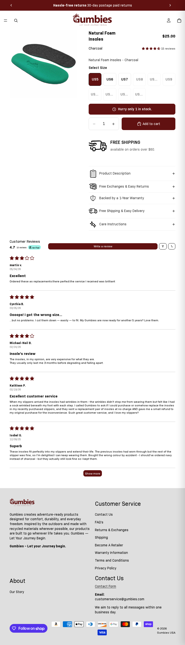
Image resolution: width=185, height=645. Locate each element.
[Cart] (179, 20)
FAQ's (99, 522)
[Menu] (5, 20)
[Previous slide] (11, 5)
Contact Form (105, 586)
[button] (151, 48)
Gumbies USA (166, 632)
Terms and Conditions (112, 560)
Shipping (101, 537)
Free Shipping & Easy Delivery (122, 211)
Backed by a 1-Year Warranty (121, 198)
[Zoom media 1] (43, 64)
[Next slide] (170, 5)
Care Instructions (112, 224)
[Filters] (163, 246)
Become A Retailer (109, 545)
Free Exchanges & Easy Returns (124, 186)
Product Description (115, 173)
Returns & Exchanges (111, 530)
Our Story (17, 592)
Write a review (103, 246)
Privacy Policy (105, 568)
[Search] (16, 20)
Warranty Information (111, 553)
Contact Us (104, 515)
